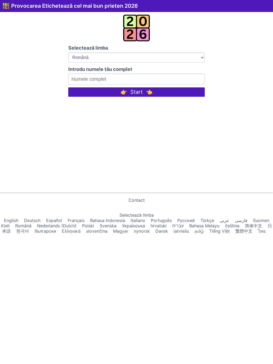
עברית (178, 225)
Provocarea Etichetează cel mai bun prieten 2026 (74, 6)
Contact (137, 200)
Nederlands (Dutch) (57, 225)
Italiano (138, 220)
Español (54, 220)
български (45, 231)
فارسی (241, 220)
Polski (88, 225)
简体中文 (253, 225)
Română (23, 225)
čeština (232, 225)
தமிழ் (199, 231)
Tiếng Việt (219, 231)
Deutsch (32, 220)
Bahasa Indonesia (107, 220)
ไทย (262, 231)
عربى (224, 220)
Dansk (161, 231)
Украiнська (133, 225)
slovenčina (96, 231)
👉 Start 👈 (136, 92)
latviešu (181, 231)
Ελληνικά (71, 231)
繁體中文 (243, 231)
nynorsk (142, 231)
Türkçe (207, 220)
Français (76, 220)
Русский (186, 220)
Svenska (108, 225)
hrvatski (159, 225)
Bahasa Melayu (204, 225)
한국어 (22, 231)
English (11, 220)
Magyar (120, 231)
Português (161, 220)
